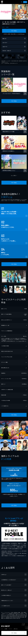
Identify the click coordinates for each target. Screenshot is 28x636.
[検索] (22, 2)
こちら (23, 34)
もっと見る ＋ (14, 175)
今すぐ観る (14, 31)
